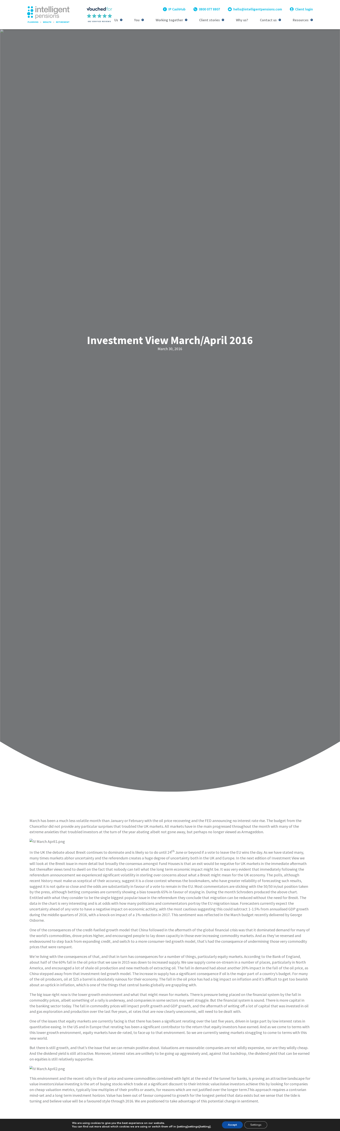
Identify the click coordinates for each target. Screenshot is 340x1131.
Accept (232, 1125)
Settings (255, 1125)
